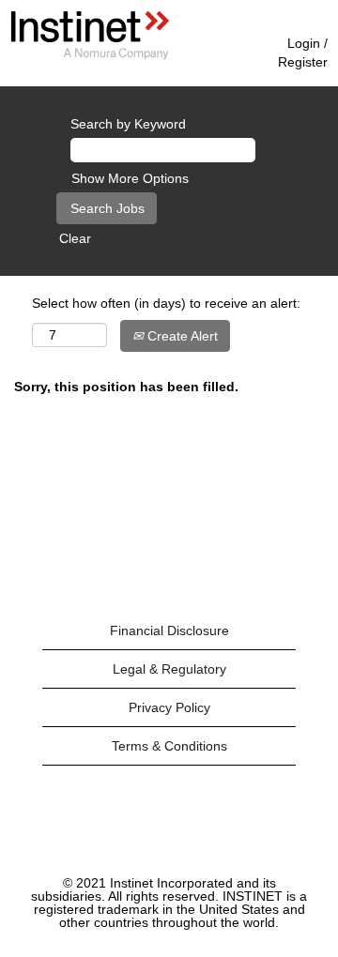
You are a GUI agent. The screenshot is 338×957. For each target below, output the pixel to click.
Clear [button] (75, 238)
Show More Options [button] (130, 178)
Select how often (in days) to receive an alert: (166, 303)
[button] (216, 50)
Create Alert (181, 335)
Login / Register (303, 52)
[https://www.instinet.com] (90, 35)
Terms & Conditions (169, 745)
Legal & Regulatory (169, 668)
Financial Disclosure (169, 630)
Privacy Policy (169, 707)
